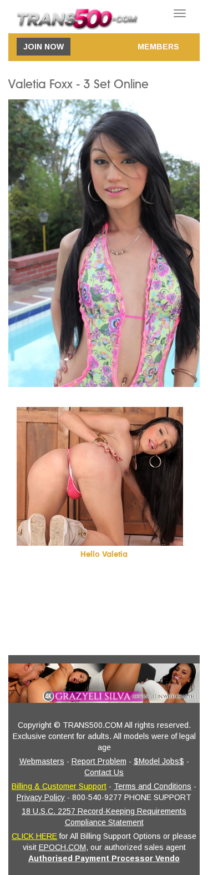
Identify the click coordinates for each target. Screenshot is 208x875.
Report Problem (99, 761)
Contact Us (104, 772)
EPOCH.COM (62, 847)
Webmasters (41, 761)
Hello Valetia (104, 554)
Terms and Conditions (152, 786)
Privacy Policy (41, 797)
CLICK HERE (34, 836)
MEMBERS (158, 46)
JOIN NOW (43, 46)
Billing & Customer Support (59, 786)
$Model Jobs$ (159, 761)
